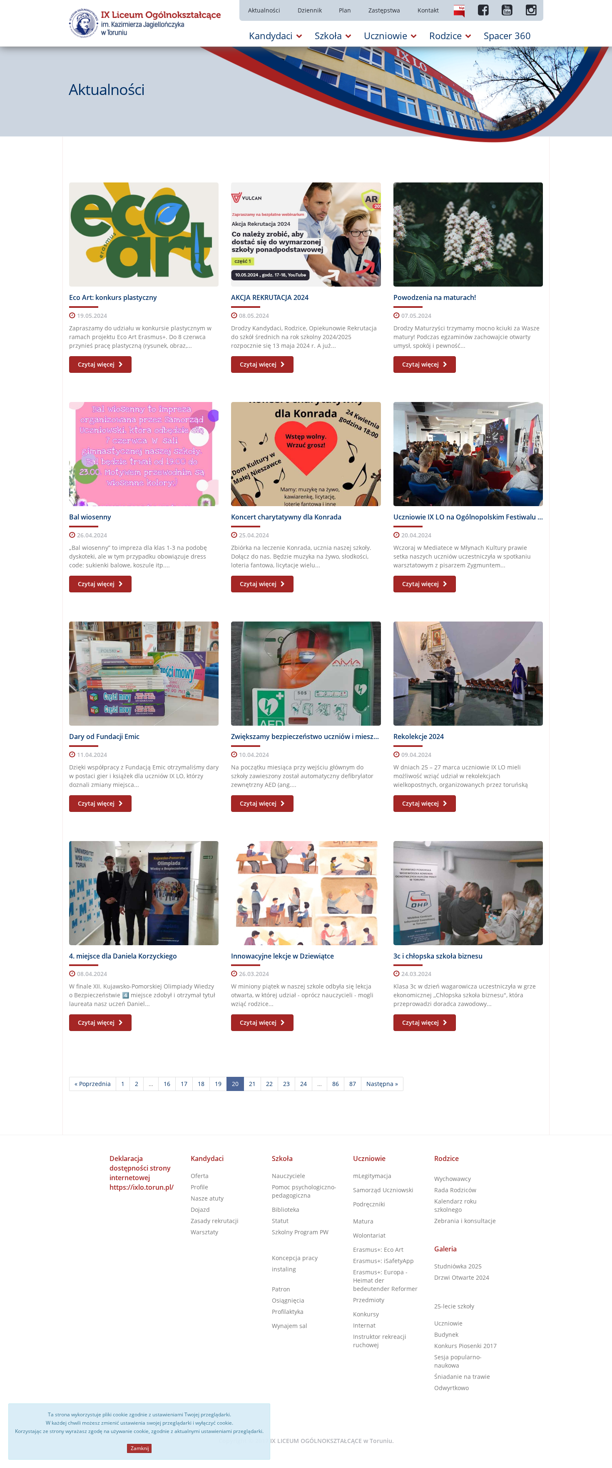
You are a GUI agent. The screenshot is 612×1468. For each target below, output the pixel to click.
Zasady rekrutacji (215, 1221)
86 (335, 1084)
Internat (364, 1325)
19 (218, 1084)
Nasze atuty (207, 1198)
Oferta (200, 1176)
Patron (281, 1289)
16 (167, 1084)
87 (352, 1084)
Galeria (445, 1248)
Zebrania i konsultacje (465, 1221)
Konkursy (366, 1314)
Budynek (446, 1334)
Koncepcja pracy (295, 1258)
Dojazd (200, 1209)
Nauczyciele (288, 1176)
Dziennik (310, 10)
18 (201, 1084)
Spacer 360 (507, 35)
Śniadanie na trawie (462, 1377)
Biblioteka (285, 1209)
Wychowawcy (452, 1179)
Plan (345, 10)
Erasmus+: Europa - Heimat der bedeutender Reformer (385, 1280)
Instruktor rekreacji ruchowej (379, 1341)
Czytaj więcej (97, 364)
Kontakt (428, 10)
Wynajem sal (289, 1326)
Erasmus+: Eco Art (378, 1249)
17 (184, 1084)
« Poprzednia (93, 1084)
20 (235, 1084)
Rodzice (446, 1158)
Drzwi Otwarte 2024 (461, 1277)
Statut (280, 1221)
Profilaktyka (288, 1312)
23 (286, 1084)
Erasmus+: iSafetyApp (383, 1261)
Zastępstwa (384, 10)
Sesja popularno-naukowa (458, 1361)
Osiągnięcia (288, 1300)
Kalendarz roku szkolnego (455, 1205)
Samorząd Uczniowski (383, 1190)
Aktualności (264, 10)
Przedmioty (368, 1300)
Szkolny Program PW (300, 1232)
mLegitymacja (372, 1176)
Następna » (382, 1084)
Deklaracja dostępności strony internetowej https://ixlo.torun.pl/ (141, 1173)
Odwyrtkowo (451, 1388)
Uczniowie (369, 1158)
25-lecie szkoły (454, 1306)
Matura (363, 1221)
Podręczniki (369, 1204)
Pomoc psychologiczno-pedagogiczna (304, 1191)
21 (252, 1084)
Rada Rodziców (455, 1190)
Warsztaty (204, 1232)
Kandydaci (207, 1158)
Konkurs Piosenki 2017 (465, 1346)
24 (303, 1084)
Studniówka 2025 (458, 1266)
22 (269, 1084)
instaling (284, 1269)
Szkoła (282, 1158)
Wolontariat (369, 1235)
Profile (199, 1187)
